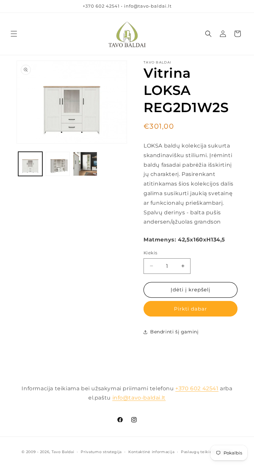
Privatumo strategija (101, 451)
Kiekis (150, 252)
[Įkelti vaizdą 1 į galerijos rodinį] (30, 164)
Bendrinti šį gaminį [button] (174, 332)
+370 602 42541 (196, 388)
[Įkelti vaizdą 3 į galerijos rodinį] (85, 164)
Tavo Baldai (63, 451)
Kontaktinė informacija (151, 451)
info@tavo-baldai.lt (139, 398)
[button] (14, 33)
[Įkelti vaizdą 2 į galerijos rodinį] (58, 164)
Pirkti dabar (190, 309)
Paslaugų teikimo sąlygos (207, 451)
